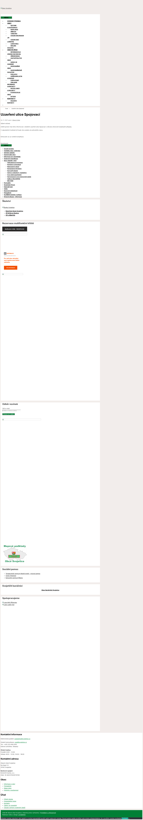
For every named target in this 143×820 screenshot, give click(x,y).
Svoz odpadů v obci (10, 160)
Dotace (13, 96)
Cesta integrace (11, 576)
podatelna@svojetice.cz (22, 739)
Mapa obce (14, 29)
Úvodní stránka (14, 21)
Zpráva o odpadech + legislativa (17, 173)
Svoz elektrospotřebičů (14, 175)
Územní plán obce (10, 155)
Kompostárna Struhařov (14, 168)
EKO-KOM (10, 181)
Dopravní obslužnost (10, 191)
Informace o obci (9, 784)
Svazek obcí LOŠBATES (13, 41)
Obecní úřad (12, 50)
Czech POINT (15, 80)
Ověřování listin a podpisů (14, 77)
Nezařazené (4, 143)
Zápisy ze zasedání (12, 63)
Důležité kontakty (12, 102)
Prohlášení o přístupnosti (48, 813)
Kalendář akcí (8, 187)
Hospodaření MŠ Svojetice (14, 71)
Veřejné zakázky (9, 153)
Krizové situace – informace (13, 197)
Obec (9, 23)
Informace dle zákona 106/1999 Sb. (14, 53)
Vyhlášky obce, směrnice (12, 151)
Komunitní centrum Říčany (14, 578)
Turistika (14, 33)
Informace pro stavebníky (12, 156)
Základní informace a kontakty (12, 84)
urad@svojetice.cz (21, 742)
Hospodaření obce (13, 67)
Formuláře (7, 183)
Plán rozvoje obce (13, 93)
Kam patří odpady (12, 171)
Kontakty (11, 99)
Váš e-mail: (6, 408)
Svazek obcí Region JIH (15, 36)
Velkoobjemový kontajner (15, 162)
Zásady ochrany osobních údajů (14, 807)
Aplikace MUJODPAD (13, 179)
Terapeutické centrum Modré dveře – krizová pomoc (23, 573)
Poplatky (14, 74)
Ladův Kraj (15, 44)
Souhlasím (125, 818)
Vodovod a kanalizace (11, 158)
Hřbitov (13, 31)
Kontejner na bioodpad (14, 164)
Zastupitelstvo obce (14, 59)
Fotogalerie (7, 193)
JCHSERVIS (21, 815)
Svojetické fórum (9, 185)
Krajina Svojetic (11, 47)
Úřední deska (15, 56)
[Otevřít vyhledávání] (4, 15)
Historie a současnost (12, 26)
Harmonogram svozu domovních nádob (19, 177)
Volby (6, 189)
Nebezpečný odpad (13, 166)
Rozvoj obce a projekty (13, 89)
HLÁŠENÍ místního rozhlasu (13, 195)
